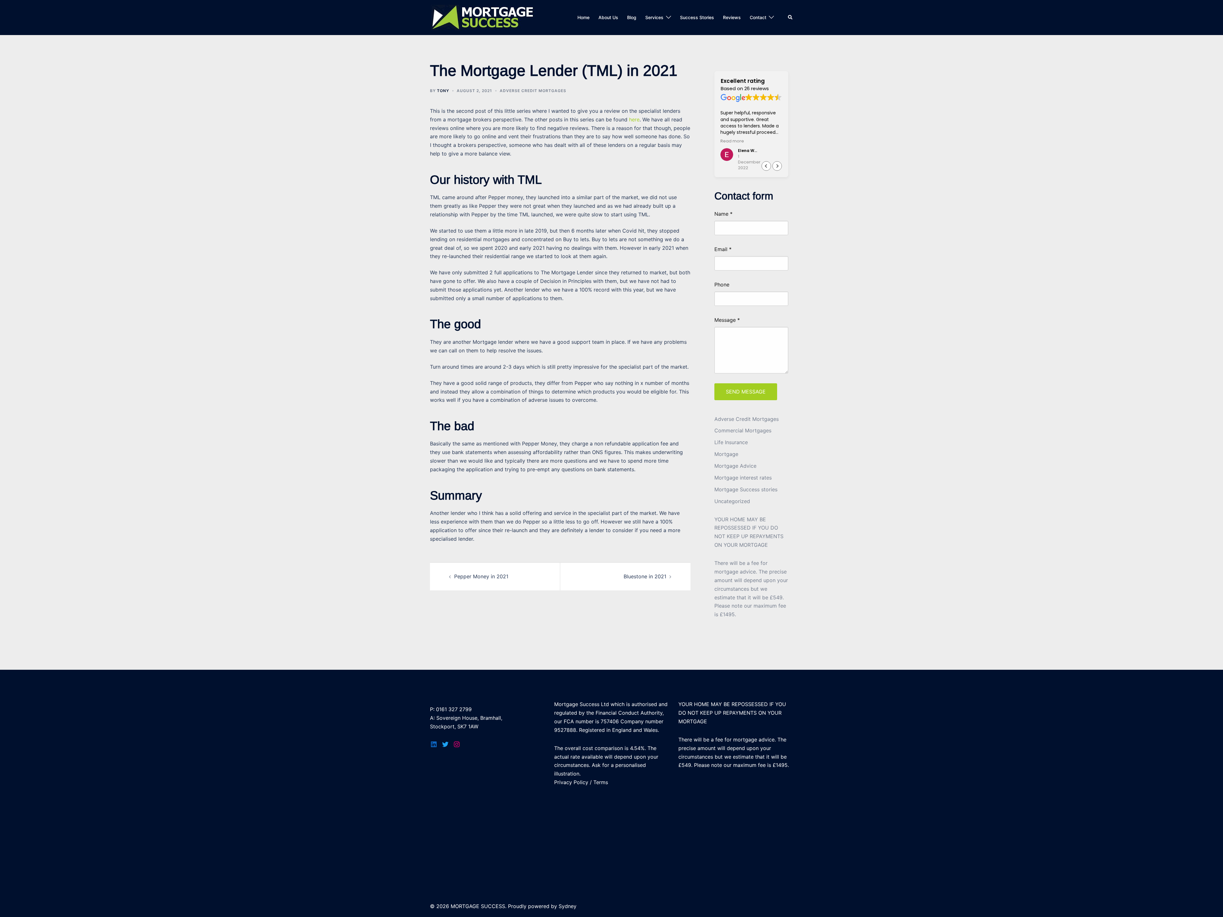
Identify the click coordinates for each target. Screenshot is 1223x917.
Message (727, 320)
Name (723, 214)
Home (583, 17)
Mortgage (726, 454)
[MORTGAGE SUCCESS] (485, 17)
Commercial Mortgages (742, 430)
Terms (600, 782)
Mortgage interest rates (743, 477)
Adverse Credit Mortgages (533, 90)
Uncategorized (732, 501)
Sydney (567, 906)
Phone (721, 285)
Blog (631, 17)
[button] (777, 166)
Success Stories (697, 17)
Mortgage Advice (735, 466)
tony (443, 90)
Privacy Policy (571, 782)
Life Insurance (731, 442)
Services (654, 17)
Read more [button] (732, 141)
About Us (608, 17)
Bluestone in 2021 (645, 576)
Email (723, 249)
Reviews (732, 17)
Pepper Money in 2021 (481, 576)
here (634, 119)
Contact (758, 17)
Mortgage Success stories (745, 489)
